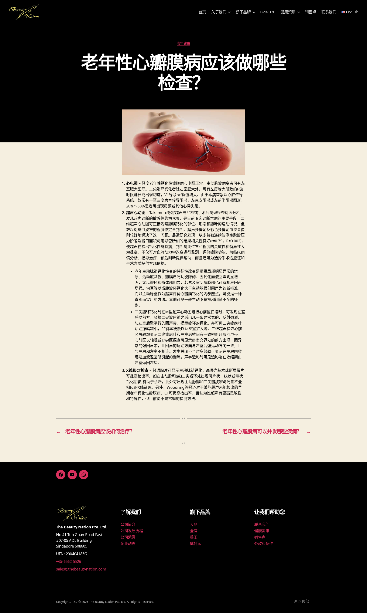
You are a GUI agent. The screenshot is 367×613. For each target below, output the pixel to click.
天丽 (193, 524)
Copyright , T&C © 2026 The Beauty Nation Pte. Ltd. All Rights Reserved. (105, 602)
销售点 (310, 12)
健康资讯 (288, 12)
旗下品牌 (243, 12)
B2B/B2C (267, 12)
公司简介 (128, 524)
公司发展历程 (131, 530)
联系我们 (328, 12)
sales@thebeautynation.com (81, 569)
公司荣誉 (128, 537)
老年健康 (183, 43)
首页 (202, 12)
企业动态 (128, 543)
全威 (193, 530)
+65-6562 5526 (68, 561)
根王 (193, 537)
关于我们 (218, 12)
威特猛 (195, 543)
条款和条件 (263, 543)
